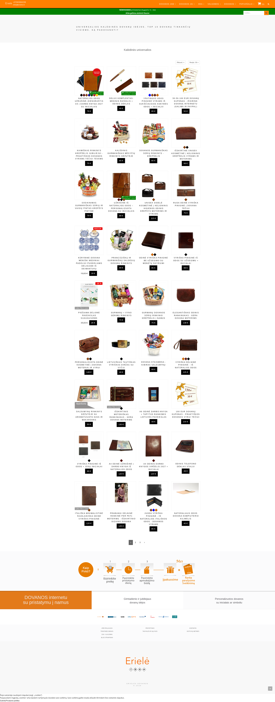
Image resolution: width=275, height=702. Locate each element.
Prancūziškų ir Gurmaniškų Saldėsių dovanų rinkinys (121, 260)
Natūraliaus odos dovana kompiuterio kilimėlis (186, 516)
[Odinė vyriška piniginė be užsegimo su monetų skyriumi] (153, 240)
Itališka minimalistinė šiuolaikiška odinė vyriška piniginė (89, 516)
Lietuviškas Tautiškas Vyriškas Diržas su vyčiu (121, 365)
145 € (121, 526)
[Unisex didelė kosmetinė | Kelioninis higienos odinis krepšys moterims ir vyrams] (153, 185)
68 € (153, 369)
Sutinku (3, 701)
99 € (186, 163)
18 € (93, 273)
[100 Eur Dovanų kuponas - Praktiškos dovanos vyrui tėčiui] (185, 394)
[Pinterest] (139, 669)
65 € (121, 160)
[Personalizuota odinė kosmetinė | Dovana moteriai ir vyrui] (89, 344)
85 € (153, 111)
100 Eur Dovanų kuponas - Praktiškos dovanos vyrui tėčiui (186, 414)
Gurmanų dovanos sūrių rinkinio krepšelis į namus (153, 315)
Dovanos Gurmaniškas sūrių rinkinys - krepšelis (153, 153)
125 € (185, 372)
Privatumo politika (12, 701)
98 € (186, 268)
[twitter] (144, 669)
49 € (121, 108)
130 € (121, 424)
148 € (89, 372)
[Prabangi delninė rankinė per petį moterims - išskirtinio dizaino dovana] (121, 495)
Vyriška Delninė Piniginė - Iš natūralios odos (186, 365)
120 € (121, 474)
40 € (186, 523)
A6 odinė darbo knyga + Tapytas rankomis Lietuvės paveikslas (154, 414)
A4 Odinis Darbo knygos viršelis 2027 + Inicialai (153, 466)
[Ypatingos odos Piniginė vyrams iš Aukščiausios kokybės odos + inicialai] (153, 80)
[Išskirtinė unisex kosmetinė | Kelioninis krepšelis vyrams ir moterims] (185, 133)
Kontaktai (192, 628)
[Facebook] (131, 669)
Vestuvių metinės (193, 631)
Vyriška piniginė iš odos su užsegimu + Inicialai (185, 260)
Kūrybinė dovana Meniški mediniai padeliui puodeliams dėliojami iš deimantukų (89, 263)
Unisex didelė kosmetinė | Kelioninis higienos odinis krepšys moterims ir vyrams (153, 208)
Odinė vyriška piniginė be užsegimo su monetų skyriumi (153, 260)
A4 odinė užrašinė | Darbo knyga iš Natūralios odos (121, 466)
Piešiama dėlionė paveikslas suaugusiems (89, 315)
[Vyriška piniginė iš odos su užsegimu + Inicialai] (185, 240)
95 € (153, 268)
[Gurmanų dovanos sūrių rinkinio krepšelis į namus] (153, 295)
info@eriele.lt (19, 5)
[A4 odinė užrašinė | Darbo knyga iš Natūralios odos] (121, 446)
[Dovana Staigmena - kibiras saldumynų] (153, 344)
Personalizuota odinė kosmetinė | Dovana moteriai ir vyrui (89, 365)
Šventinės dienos (107, 631)
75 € (89, 163)
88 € (121, 216)
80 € (153, 160)
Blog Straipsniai (107, 637)
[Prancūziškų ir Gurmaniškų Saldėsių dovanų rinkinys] (121, 240)
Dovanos (229, 4)
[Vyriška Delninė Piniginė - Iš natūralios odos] (185, 344)
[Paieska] (266, 13)
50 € (186, 111)
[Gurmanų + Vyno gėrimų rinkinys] (121, 295)
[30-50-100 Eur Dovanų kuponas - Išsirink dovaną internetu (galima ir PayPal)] (185, 80)
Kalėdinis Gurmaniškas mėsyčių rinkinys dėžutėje (121, 153)
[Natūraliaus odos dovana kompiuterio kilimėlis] (185, 495)
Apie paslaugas (107, 628)
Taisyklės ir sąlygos (150, 631)
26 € (93, 323)
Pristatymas (150, 628)
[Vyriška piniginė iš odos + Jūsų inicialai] (89, 446)
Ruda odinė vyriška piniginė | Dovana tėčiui (185, 205)
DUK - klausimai (107, 634)
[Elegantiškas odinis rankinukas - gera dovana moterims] (185, 295)
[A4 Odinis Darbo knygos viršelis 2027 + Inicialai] (153, 446)
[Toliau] (144, 542)
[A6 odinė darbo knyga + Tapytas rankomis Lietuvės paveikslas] (153, 394)
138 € (185, 323)
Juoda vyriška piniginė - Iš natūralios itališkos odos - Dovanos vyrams (153, 518)
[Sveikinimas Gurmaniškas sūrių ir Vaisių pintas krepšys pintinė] (89, 185)
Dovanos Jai (186, 4)
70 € (121, 320)
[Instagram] (135, 669)
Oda (200, 4)
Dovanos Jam (167, 4)
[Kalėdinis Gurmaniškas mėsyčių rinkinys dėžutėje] (121, 133)
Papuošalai (246, 4)
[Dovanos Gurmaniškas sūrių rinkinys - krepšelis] (153, 133)
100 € (185, 422)
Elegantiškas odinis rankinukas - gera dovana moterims (186, 315)
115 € (153, 218)
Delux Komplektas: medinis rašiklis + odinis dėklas (121, 101)
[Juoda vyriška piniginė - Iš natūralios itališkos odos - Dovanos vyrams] (153, 495)
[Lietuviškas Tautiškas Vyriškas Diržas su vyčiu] (121, 344)
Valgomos (214, 4)
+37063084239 (19, 2)
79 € (89, 111)
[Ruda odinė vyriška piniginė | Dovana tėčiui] (185, 185)
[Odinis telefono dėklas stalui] (185, 446)
